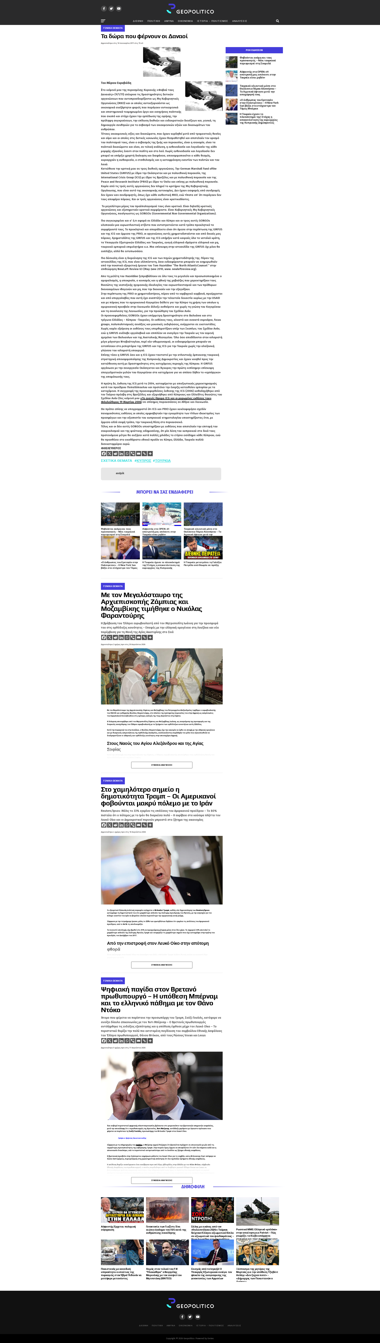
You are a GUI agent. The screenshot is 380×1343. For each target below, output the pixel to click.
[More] (150, 453)
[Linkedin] (121, 453)
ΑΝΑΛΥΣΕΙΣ (239, 21)
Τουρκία (163, 460)
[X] (109, 453)
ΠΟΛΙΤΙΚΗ (153, 21)
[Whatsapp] (127, 453)
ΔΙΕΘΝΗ (138, 21)
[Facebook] (103, 453)
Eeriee (211, 1338)
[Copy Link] (144, 453)
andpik (120, 473)
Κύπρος (144, 460)
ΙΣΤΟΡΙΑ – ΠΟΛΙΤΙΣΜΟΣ (212, 21)
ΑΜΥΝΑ (169, 21)
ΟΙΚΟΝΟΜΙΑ (185, 21)
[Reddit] (115, 453)
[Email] (138, 453)
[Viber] (132, 453)
